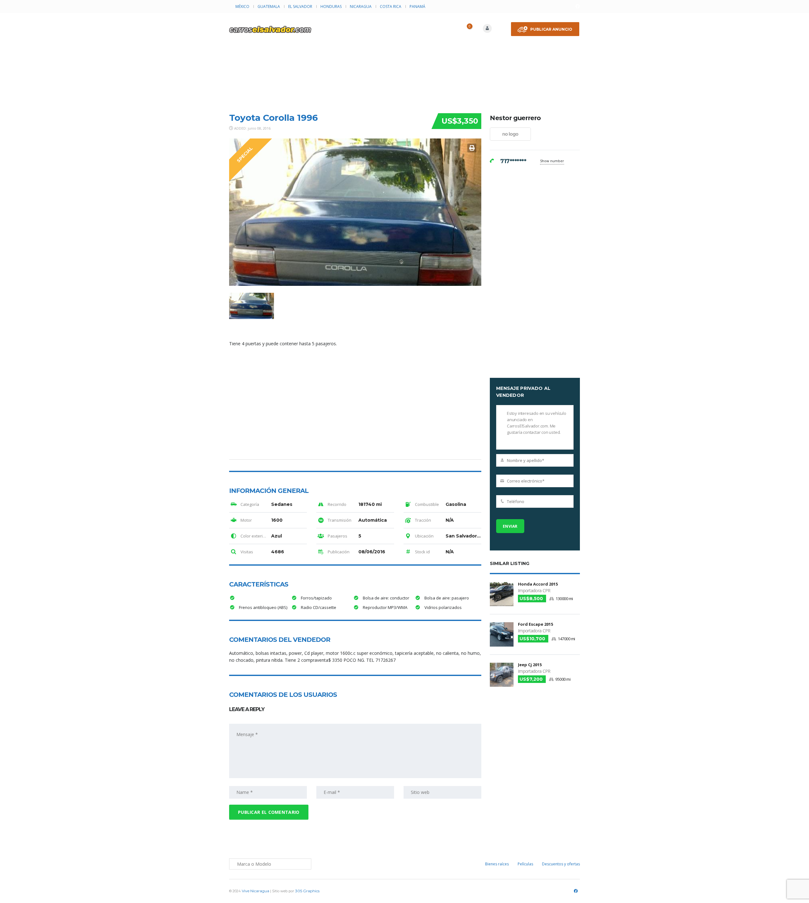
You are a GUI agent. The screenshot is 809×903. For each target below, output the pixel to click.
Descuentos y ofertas (561, 864)
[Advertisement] (404, 60)
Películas (525, 864)
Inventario (361, 23)
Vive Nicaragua (255, 890)
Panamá (417, 6)
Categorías (403, 23)
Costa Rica (390, 6)
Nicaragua (361, 6)
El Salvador (300, 6)
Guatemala (269, 6)
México (242, 6)
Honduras (331, 6)
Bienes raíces (497, 864)
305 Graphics (307, 890)
